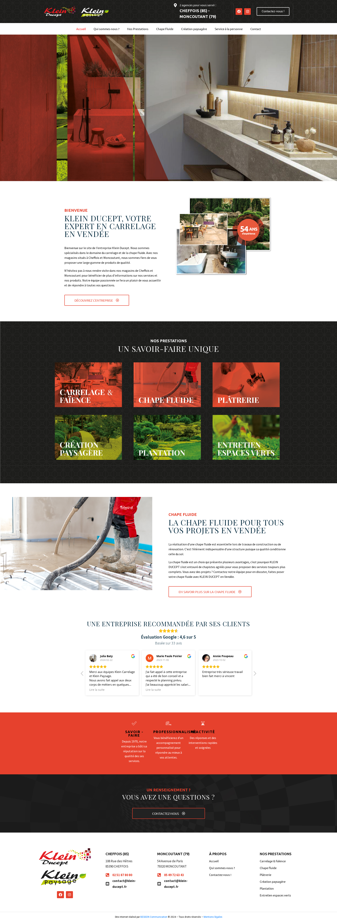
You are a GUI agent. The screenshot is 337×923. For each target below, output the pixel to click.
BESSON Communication (153, 917)
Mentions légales (213, 917)
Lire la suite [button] (97, 690)
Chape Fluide (164, 29)
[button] (255, 674)
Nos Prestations (137, 29)
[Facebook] (239, 11)
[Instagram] (247, 11)
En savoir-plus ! (84, 150)
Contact (255, 29)
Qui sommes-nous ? (106, 29)
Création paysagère (194, 29)
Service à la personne (229, 29)
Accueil (81, 29)
